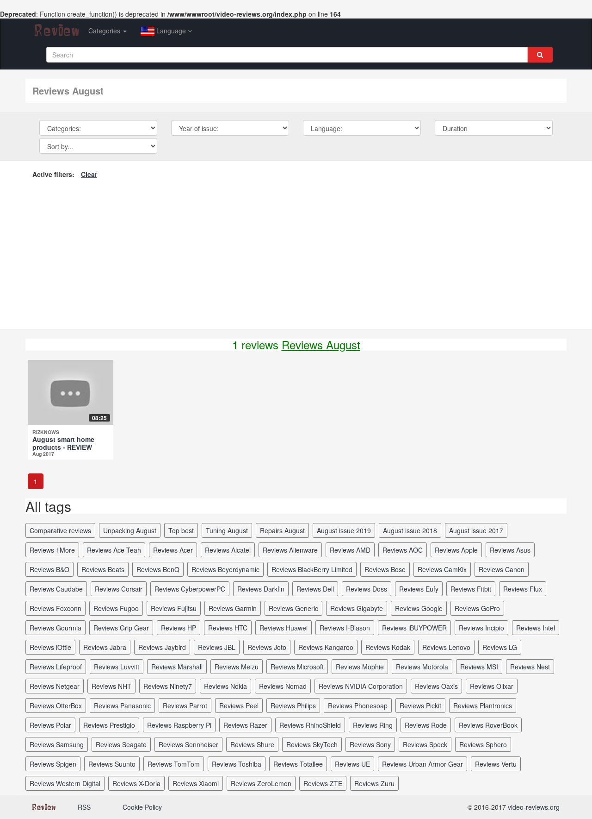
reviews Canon (501, 569)
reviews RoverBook (488, 725)
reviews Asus (510, 549)
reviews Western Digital (65, 783)
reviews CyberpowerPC (189, 588)
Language (171, 30)
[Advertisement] (296, 252)
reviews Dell (315, 588)
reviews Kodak (387, 647)
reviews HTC (227, 627)
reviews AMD (350, 549)
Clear (89, 174)
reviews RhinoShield (310, 725)
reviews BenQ (157, 569)
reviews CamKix (442, 569)
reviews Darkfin (260, 588)
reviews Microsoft (297, 666)
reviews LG (499, 647)
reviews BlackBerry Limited (311, 569)
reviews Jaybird (162, 647)
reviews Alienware (290, 549)
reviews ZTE (322, 783)
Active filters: (53, 174)
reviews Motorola (422, 666)
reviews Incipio (481, 627)
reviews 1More (52, 549)
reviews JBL (216, 647)
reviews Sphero (483, 744)
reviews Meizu (237, 666)
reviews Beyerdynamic (225, 569)
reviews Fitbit (470, 588)
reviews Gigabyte (356, 608)
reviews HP (178, 627)
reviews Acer (173, 549)
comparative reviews (60, 530)
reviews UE (352, 764)
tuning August (227, 530)
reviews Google (419, 608)
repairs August (282, 530)
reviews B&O (49, 569)
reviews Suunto (112, 764)
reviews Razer (245, 725)
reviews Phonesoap (358, 705)
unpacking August (129, 530)
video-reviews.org (534, 807)
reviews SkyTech (312, 744)
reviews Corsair (118, 588)
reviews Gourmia (55, 627)
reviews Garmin (233, 608)
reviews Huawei (283, 627)
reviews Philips (293, 705)
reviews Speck (425, 744)
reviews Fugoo (116, 608)
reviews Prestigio (109, 725)
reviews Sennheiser (188, 744)
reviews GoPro (477, 608)
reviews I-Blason (345, 627)
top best (181, 530)
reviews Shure (252, 744)
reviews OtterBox (56, 705)
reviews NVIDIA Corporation (361, 686)
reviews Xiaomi (196, 783)
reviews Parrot (185, 705)
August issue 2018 (410, 530)
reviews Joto (266, 647)
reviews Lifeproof (56, 666)
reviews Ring (373, 725)
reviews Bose (385, 569)
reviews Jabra (104, 647)
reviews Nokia (225, 686)
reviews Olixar (491, 686)
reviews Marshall (177, 666)
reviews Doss (366, 588)
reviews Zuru (374, 783)
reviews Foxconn (55, 608)
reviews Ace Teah (114, 549)
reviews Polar (50, 725)
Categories (105, 30)
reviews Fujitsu (174, 608)
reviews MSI (479, 666)
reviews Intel (535, 627)
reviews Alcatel (228, 549)
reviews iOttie (50, 647)
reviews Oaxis (436, 686)
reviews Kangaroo (325, 647)
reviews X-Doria (136, 783)
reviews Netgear (55, 686)
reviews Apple (456, 549)
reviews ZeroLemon (261, 783)
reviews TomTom (174, 764)
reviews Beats (102, 569)
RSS (84, 807)
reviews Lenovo (446, 647)
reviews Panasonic (122, 705)
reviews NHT (111, 686)
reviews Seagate (121, 744)
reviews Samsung (57, 744)
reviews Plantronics (482, 705)
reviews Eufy (418, 588)
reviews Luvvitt (116, 666)
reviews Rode (426, 725)
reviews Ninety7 (167, 686)
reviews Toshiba (236, 764)
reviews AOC (402, 549)
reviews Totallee (298, 764)
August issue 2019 (344, 530)
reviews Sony (370, 744)
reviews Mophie (360, 666)
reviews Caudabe (56, 588)
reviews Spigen (53, 764)
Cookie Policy (142, 807)
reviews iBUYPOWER (414, 627)
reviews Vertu (496, 764)
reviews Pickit (420, 705)
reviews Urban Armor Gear (422, 764)
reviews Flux (522, 588)
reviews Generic (293, 608)
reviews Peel (239, 705)
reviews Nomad (283, 686)
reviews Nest (530, 666)
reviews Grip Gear (121, 627)
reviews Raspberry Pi (179, 725)
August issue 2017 (476, 530)
